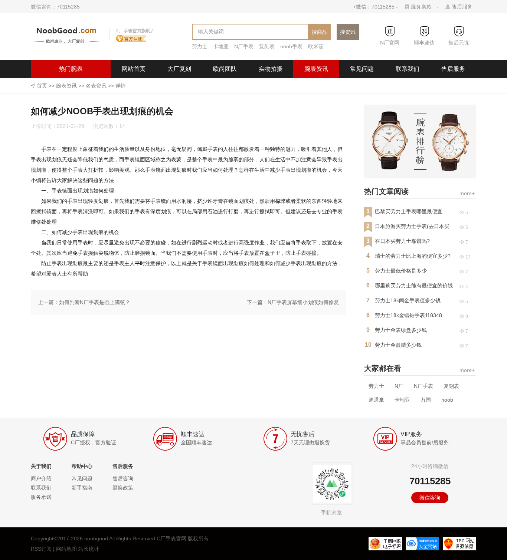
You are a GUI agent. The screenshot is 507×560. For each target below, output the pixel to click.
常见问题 (362, 69)
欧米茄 (316, 46)
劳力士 (199, 46)
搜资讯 (348, 32)
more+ (467, 193)
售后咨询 (122, 478)
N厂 (399, 386)
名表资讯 (96, 86)
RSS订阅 (41, 549)
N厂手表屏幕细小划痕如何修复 (303, 302)
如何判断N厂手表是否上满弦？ (94, 302)
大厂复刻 (179, 69)
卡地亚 (221, 46)
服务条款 (421, 7)
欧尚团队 (225, 69)
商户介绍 (41, 478)
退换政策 (122, 488)
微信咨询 (429, 498)
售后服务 (462, 7)
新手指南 (82, 488)
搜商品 (319, 32)
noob (447, 400)
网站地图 (66, 549)
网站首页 (133, 69)
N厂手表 (244, 46)
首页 (42, 86)
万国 (426, 400)
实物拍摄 (270, 69)
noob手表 (291, 46)
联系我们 (407, 69)
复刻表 (267, 46)
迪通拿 (376, 400)
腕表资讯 (316, 69)
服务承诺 (41, 497)
